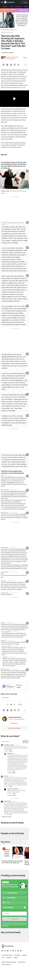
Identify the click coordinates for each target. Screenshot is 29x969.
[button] (23, 841)
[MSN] (18, 950)
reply (11, 751)
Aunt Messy (7, 745)
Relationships (5, 29)
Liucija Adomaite (10, 58)
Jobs (3, 957)
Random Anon (7, 801)
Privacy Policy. (6, 925)
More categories (8, 907)
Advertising (17, 955)
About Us (24, 955)
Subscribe (14, 919)
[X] (10, 950)
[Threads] (15, 950)
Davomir (6, 776)
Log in (25, 2)
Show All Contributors (14, 728)
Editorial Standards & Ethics (9, 962)
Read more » (14, 723)
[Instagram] (5, 950)
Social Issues (13, 29)
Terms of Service (6, 964)
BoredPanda (9, 2)
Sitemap (16, 957)
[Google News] (20, 950)
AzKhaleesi (10, 753)
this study (22, 87)
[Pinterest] (7, 950)
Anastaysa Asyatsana (12, 789)
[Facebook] (2, 950)
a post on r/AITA (22, 115)
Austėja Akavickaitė (11, 57)
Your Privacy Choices (7, 955)
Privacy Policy (21, 962)
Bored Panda (7, 946)
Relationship (5, 697)
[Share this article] (25, 64)
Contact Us (9, 957)
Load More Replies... (12, 772)
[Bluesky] (13, 950)
